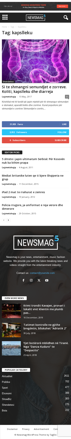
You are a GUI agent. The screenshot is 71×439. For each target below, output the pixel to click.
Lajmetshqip (9, 96)
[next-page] (8, 220)
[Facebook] (24, 280)
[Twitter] (40, 280)
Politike (6, 382)
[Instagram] (32, 280)
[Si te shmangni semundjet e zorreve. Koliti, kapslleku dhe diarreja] (35, 61)
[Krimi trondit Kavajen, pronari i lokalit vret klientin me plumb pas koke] (11, 311)
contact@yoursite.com (42, 273)
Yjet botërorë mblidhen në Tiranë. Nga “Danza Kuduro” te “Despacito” (46, 346)
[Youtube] (47, 280)
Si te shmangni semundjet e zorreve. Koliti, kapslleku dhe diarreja (34, 89)
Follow (62, 132)
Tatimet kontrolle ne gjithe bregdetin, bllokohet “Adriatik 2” (45, 326)
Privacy (26, 429)
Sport (5, 387)
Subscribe (60, 140)
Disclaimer (12, 429)
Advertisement (41, 429)
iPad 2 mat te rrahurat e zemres (23, 192)
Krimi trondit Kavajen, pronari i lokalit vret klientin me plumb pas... (44, 309)
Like (64, 124)
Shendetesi (8, 81)
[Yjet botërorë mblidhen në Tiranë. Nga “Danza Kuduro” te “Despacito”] (11, 348)
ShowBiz (7, 399)
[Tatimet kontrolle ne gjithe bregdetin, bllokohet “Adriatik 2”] (11, 330)
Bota (4, 410)
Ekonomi (7, 393)
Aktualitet (7, 376)
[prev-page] (4, 220)
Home (4, 26)
